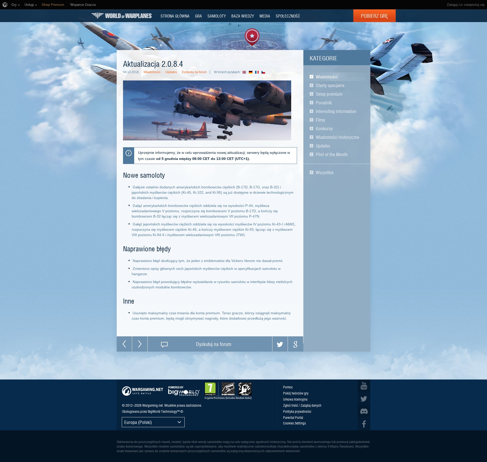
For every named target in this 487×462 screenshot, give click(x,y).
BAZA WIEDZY (242, 16)
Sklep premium (329, 94)
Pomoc (288, 386)
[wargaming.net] (142, 391)
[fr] (258, 72)
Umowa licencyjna (295, 399)
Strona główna (175, 16)
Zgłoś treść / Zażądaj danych (302, 405)
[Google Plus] (295, 344)
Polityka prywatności (297, 411)
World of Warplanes (121, 15)
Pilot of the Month (332, 154)
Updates (323, 145)
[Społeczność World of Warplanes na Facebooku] (364, 424)
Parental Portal (293, 417)
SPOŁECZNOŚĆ (288, 16)
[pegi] (228, 391)
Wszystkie (325, 172)
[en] (245, 72)
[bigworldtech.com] (184, 391)
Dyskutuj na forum (194, 72)
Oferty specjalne (330, 85)
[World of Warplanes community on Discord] (364, 411)
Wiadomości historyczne (337, 137)
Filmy (320, 120)
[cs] (265, 72)
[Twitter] (280, 344)
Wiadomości (327, 76)
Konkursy (324, 128)
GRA (198, 16)
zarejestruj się (474, 5)
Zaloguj (452, 5)
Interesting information (336, 111)
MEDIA (264, 16)
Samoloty (216, 16)
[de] (252, 72)
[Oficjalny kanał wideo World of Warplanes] (364, 386)
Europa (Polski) (138, 422)
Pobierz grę (374, 15)
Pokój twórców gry (295, 392)
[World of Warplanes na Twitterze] (364, 398)
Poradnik (324, 102)
